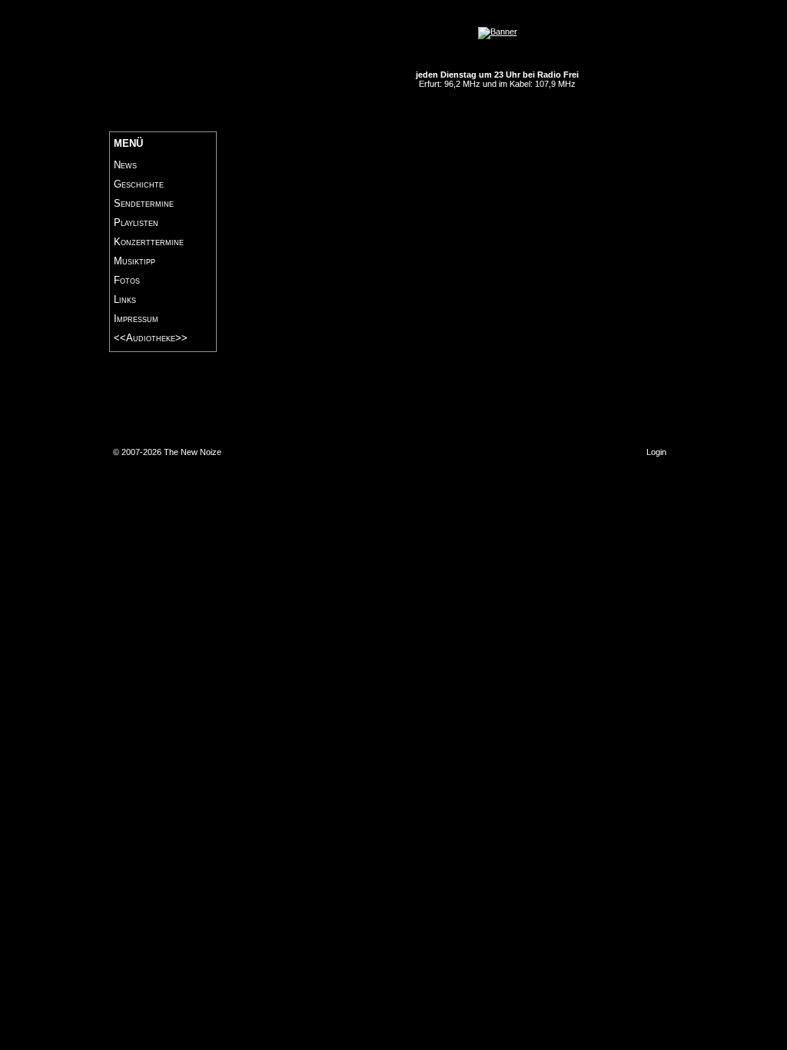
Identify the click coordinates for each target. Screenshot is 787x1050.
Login (656, 452)
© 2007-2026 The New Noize (167, 452)
